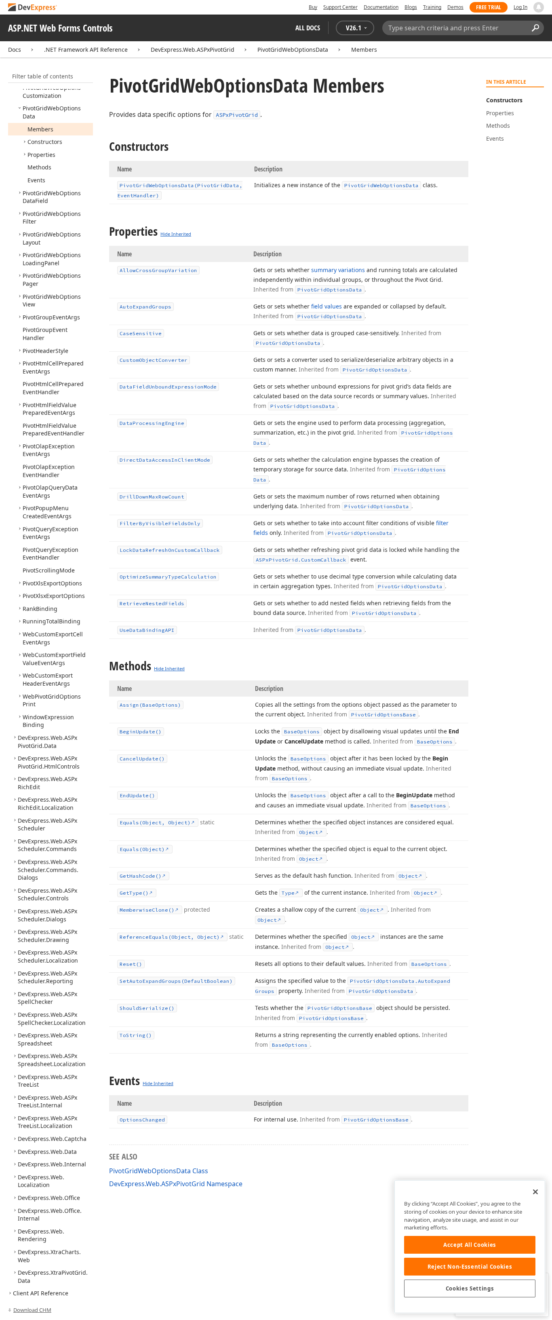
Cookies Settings (470, 1288)
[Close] (535, 1192)
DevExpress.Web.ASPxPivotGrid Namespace (175, 1183)
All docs (307, 27)
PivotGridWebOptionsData (292, 49)
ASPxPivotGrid (237, 114)
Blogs (411, 7)
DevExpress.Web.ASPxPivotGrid (192, 49)
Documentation (381, 7)
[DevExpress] (32, 8)
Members (364, 49)
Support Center (340, 7)
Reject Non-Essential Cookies (470, 1266)
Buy (313, 7)
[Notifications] (538, 7)
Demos (455, 7)
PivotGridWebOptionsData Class (158, 1170)
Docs (14, 49)
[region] (470, 1247)
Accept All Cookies (469, 1244)
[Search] (535, 28)
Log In (520, 7)
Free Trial (488, 7)
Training (432, 7)
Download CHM (32, 1310)
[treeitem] (52, 91)
